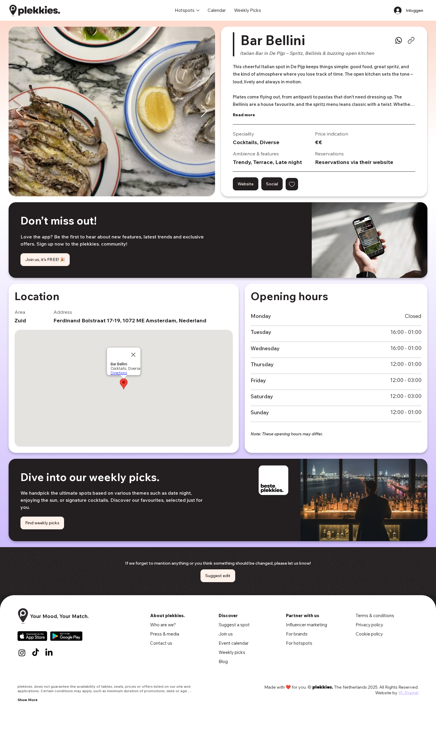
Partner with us (302, 615)
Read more (244, 114)
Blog (223, 661)
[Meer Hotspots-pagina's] (197, 10)
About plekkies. (167, 615)
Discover (228, 615)
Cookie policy (369, 634)
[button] (292, 184)
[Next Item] (204, 111)
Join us (226, 634)
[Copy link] (411, 40)
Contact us (161, 643)
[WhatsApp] (398, 40)
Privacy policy (369, 625)
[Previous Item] (19, 111)
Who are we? (163, 625)
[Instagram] (21, 652)
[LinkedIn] (48, 652)
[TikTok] (35, 652)
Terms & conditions (375, 615)
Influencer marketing (306, 625)
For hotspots (299, 643)
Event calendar (234, 643)
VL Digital (408, 692)
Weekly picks (232, 652)
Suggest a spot (234, 625)
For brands (297, 634)
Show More (27, 699)
